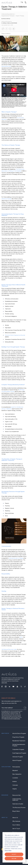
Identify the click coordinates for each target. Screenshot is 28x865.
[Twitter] (21, 686)
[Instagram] (5, 686)
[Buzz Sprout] (17, 686)
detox (21, 637)
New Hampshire (16, 774)
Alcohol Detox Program (19, 733)
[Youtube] (13, 686)
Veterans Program (17, 756)
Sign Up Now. (25, 708)
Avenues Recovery (6, 66)
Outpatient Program (18, 749)
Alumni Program (16, 760)
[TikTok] (25, 686)
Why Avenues (16, 821)
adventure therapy (6, 198)
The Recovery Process (18, 807)
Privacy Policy (8, 850)
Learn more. (4, 682)
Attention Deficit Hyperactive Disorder (15, 335)
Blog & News (16, 811)
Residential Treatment (18, 740)
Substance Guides (17, 803)
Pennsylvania (16, 766)
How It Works (16, 825)
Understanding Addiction (16, 799)
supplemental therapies (8, 15)
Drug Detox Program (18, 737)
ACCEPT (14, 854)
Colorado (15, 785)
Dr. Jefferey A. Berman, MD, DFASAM (9, 22)
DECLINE (14, 858)
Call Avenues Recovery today (9, 649)
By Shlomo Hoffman (6, 18)
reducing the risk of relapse (16, 558)
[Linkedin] (9, 686)
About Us (15, 817)
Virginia (14, 788)
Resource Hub (16, 795)
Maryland (15, 770)
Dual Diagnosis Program (19, 753)
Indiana (14, 781)
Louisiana (15, 777)
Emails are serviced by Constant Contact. (12, 718)
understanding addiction (9, 14)
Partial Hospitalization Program (18, 745)
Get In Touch (16, 828)
